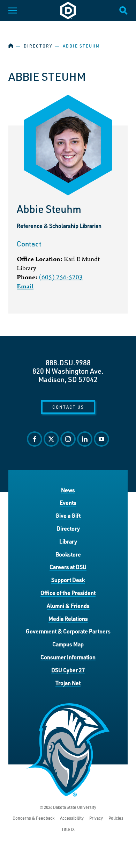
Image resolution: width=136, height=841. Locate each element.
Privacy (96, 818)
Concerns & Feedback (33, 818)
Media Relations (68, 618)
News (68, 490)
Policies (115, 818)
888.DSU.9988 (68, 362)
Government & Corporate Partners (68, 631)
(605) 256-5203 (61, 277)
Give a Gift (68, 515)
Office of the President (68, 592)
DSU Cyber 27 (68, 670)
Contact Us (68, 407)
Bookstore (68, 554)
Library (68, 541)
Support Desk (68, 579)
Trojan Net (68, 683)
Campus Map (68, 644)
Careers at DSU (68, 566)
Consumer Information (68, 657)
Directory (38, 46)
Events (68, 502)
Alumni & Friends (68, 605)
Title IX (68, 829)
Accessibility (72, 818)
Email (25, 286)
